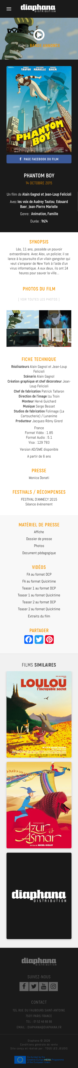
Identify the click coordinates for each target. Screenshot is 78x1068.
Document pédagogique (39, 552)
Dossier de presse (39, 538)
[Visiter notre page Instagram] (53, 986)
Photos (39, 545)
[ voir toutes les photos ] (39, 299)
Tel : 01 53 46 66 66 (39, 1021)
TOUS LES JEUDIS (56, 1048)
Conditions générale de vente (39, 1044)
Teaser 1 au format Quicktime (39, 595)
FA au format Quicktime (39, 581)
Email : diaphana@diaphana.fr (39, 1027)
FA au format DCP (39, 574)
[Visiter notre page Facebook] (24, 986)
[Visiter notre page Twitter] (33, 986)
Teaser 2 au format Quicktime (39, 609)
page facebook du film (41, 159)
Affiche (39, 531)
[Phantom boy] (22, 319)
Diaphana (39, 961)
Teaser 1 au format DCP (39, 588)
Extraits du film (39, 616)
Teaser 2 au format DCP (39, 602)
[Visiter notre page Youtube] (43, 986)
